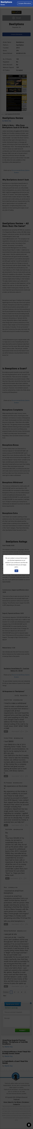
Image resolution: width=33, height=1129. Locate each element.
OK (16, 571)
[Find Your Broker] (24, 3)
